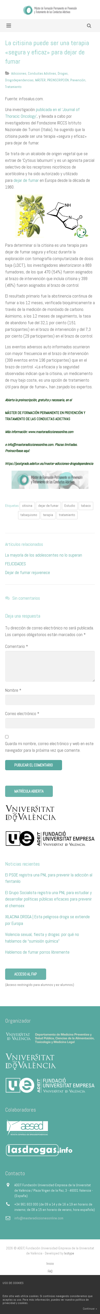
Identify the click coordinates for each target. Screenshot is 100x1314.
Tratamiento (13, 87)
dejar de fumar (26, 180)
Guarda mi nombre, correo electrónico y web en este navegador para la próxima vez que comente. (49, 747)
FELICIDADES (15, 564)
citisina (27, 505)
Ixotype (69, 1253)
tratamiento (67, 515)
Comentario (16, 646)
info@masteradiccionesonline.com (38, 1218)
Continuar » (90, 1308)
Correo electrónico (22, 713)
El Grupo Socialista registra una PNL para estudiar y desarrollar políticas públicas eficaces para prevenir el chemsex (48, 899)
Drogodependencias (19, 80)
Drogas (63, 73)
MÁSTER (40, 80)
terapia (48, 515)
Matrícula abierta (29, 791)
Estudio (69, 505)
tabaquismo (29, 515)
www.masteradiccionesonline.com (50, 431)
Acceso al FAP (25, 974)
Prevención (77, 80)
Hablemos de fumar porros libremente (37, 952)
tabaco (86, 505)
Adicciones (18, 73)
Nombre (13, 690)
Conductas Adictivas (42, 73)
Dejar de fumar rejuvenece (27, 572)
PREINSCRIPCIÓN (58, 80)
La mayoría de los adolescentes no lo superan (43, 555)
